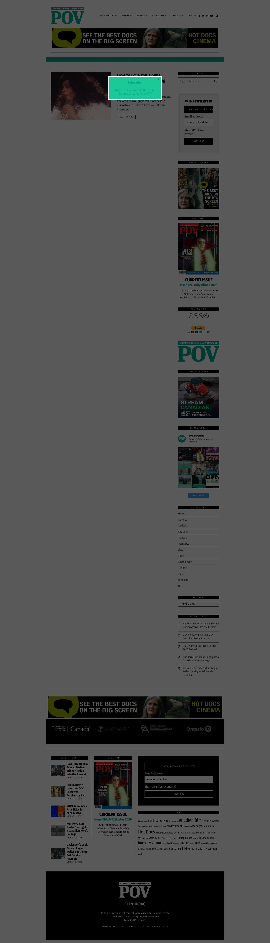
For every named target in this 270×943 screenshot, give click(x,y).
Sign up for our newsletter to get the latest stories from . (135, 91)
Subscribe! (135, 82)
